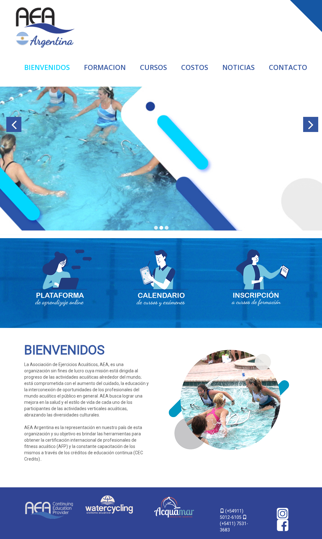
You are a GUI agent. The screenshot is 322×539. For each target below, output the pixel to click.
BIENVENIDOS (47, 67)
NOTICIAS (238, 67)
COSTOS (194, 67)
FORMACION (105, 67)
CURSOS (153, 67)
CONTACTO (288, 67)
